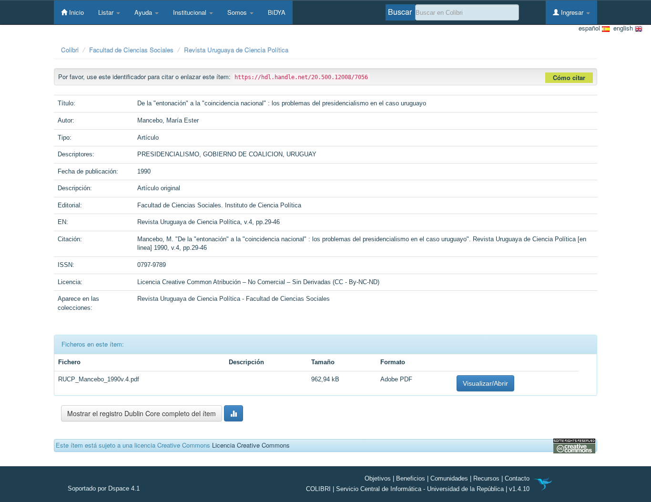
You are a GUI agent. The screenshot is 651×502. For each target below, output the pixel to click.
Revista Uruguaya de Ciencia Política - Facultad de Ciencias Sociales (233, 298)
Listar (106, 12)
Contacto (517, 478)
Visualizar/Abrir (485, 383)
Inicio (75, 12)
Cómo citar (569, 77)
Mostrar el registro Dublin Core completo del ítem (141, 413)
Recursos (486, 478)
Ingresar (572, 12)
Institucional (190, 12)
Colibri (70, 49)
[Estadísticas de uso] (233, 413)
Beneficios (410, 478)
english (622, 28)
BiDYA (276, 12)
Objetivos (378, 478)
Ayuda (144, 12)
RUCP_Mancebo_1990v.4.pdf (98, 379)
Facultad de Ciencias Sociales (131, 49)
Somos (238, 12)
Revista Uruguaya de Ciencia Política (236, 49)
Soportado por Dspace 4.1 (104, 488)
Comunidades (449, 478)
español (590, 28)
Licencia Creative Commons (251, 445)
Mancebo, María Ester (168, 120)
